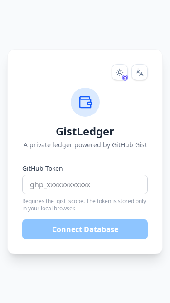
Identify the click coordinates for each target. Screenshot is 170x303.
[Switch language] (139, 72)
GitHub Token (42, 168)
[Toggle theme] (120, 72)
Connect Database (85, 229)
